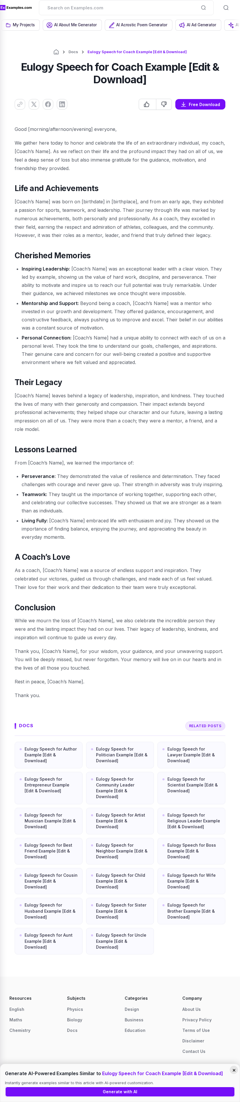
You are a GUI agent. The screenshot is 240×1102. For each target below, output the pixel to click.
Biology (74, 1019)
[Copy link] (20, 104)
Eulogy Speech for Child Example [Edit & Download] (120, 881)
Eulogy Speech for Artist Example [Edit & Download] (120, 820)
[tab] (20, 25)
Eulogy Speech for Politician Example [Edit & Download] (122, 754)
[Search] (203, 7)
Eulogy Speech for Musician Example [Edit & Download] (50, 820)
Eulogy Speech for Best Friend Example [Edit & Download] (48, 851)
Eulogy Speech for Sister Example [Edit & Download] (121, 910)
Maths (15, 1019)
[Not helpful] (164, 104)
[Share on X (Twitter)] (34, 104)
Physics (75, 1009)
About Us (191, 1009)
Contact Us (193, 1051)
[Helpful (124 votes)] (147, 104)
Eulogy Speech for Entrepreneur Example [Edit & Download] (47, 785)
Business (134, 1019)
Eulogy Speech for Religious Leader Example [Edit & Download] (193, 820)
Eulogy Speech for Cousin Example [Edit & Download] (51, 881)
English (16, 1009)
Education (135, 1030)
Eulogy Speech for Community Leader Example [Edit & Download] (115, 788)
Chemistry (19, 1030)
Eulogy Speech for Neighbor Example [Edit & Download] (122, 851)
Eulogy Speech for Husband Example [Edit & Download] (50, 910)
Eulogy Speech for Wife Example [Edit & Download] (191, 881)
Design (132, 1009)
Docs (73, 51)
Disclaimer (193, 1040)
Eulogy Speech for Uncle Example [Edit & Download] (121, 941)
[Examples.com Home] (16, 8)
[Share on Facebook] (48, 104)
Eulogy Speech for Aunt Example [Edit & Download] (49, 941)
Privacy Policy (197, 1019)
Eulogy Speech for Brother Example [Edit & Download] (191, 910)
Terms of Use (196, 1030)
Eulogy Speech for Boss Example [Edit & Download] (191, 851)
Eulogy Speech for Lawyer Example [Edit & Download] (191, 754)
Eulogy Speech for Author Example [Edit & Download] (51, 754)
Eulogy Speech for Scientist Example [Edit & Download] (192, 785)
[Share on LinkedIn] (62, 104)
